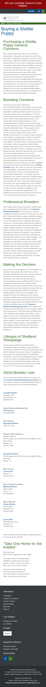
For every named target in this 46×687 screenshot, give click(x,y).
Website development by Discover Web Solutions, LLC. (23, 683)
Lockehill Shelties (10, 393)
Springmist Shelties (10, 423)
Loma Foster (8, 471)
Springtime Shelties (10, 454)
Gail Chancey (8, 410)
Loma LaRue (8, 519)
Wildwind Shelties (10, 487)
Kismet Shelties (9, 504)
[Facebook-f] (39, 11)
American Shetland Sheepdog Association (22, 380)
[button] (3, 11)
